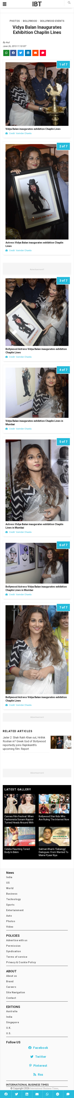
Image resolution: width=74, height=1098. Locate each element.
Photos (10, 921)
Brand (10, 981)
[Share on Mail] (37, 1094)
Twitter (40, 1056)
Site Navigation (15, 992)
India (9, 877)
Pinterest (39, 1065)
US (8, 882)
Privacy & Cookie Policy (21, 962)
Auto (9, 915)
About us (11, 976)
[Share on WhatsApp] (47, 1094)
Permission (13, 945)
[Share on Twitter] (16, 1094)
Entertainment (15, 910)
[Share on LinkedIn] (26, 1094)
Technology (13, 899)
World (10, 888)
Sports (10, 904)
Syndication (13, 951)
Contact (11, 998)
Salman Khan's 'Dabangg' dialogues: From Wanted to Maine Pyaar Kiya (53, 852)
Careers (11, 987)
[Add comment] (68, 1094)
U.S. (8, 1033)
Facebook (40, 1048)
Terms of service (16, 956)
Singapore (12, 1022)
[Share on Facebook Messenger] (57, 1094)
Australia (11, 1011)
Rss (39, 1074)
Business (12, 893)
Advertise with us (16, 940)
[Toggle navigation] (4, 4)
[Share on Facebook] (6, 1094)
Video (9, 926)
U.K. (8, 1027)
